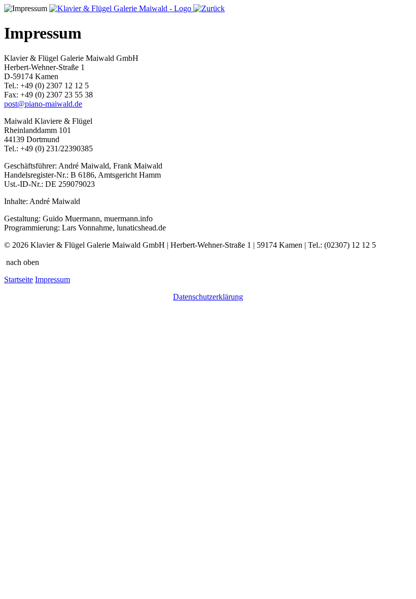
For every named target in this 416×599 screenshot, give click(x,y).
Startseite (18, 279)
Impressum (52, 279)
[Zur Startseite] (121, 8)
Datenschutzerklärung (208, 296)
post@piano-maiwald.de (43, 103)
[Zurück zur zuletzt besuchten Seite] (209, 8)
